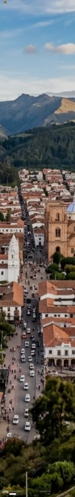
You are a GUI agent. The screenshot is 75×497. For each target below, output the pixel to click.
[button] (13, 494)
